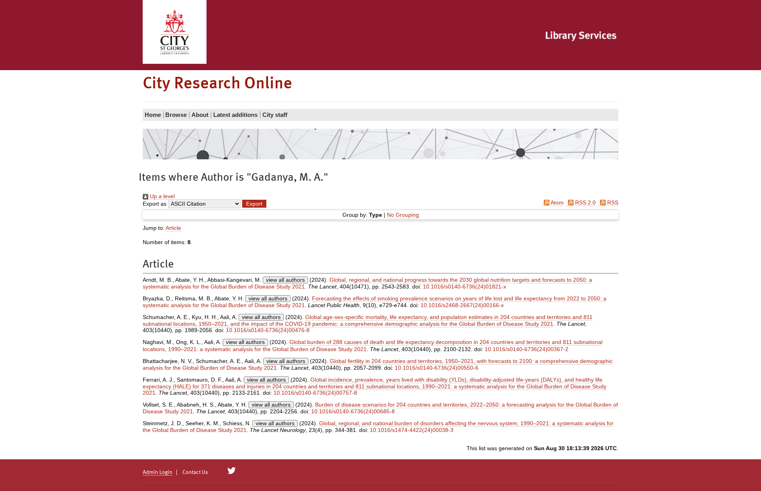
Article (173, 228)
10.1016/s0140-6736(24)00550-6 (436, 368)
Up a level (161, 196)
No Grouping (403, 215)
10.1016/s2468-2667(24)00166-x (462, 305)
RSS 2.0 (585, 202)
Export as (154, 204)
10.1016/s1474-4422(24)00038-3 (411, 430)
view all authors (285, 280)
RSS (612, 202)
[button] (254, 204)
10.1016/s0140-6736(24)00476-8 (268, 330)
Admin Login (157, 472)
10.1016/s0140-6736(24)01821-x (464, 286)
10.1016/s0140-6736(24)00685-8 (353, 411)
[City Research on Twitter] (232, 470)
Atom (556, 202)
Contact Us (195, 472)
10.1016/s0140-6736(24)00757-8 (315, 393)
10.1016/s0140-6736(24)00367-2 (526, 349)
